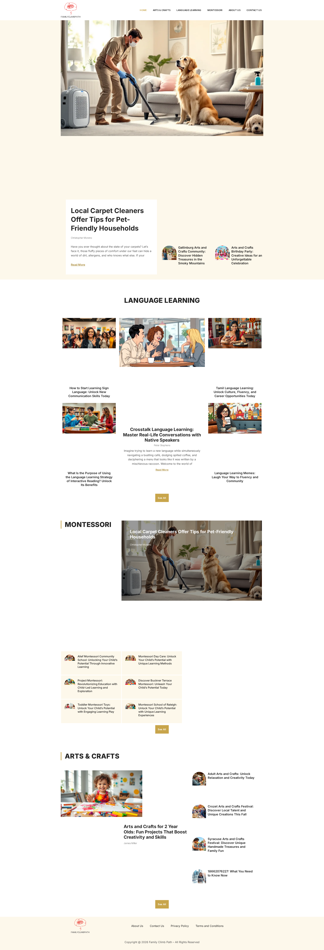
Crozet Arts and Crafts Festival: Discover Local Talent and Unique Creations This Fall (231, 810)
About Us (234, 10)
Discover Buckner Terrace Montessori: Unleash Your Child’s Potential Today (155, 684)
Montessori (215, 10)
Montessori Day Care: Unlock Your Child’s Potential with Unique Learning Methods (157, 660)
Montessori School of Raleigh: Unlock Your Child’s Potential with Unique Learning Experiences (157, 710)
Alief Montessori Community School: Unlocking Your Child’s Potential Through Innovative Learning (97, 661)
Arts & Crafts (162, 10)
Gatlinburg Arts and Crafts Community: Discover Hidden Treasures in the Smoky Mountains (192, 255)
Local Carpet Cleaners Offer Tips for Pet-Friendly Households (107, 219)
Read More (78, 264)
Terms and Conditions (209, 926)
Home (143, 10)
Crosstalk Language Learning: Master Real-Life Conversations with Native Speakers (162, 434)
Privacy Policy (180, 926)
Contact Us (254, 10)
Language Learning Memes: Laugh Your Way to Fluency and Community (235, 477)
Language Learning (189, 10)
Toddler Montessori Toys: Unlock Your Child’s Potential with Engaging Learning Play (96, 708)
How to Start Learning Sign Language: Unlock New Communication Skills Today (89, 392)
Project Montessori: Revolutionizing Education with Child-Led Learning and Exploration (97, 686)
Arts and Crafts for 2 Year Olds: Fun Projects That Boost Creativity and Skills (155, 832)
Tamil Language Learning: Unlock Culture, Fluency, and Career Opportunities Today (235, 392)
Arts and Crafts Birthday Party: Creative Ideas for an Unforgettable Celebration (246, 255)
